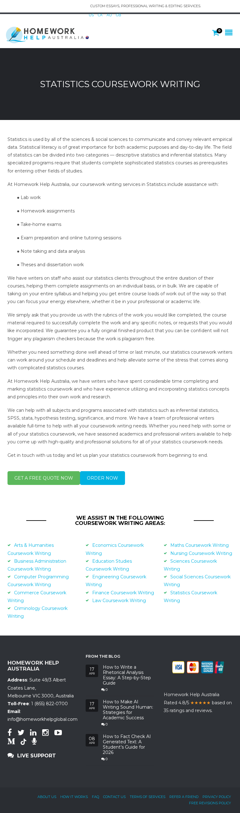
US (91, 15)
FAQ (95, 797)
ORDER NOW (102, 478)
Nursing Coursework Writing (201, 553)
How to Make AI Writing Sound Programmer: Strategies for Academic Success (128, 709)
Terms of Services (147, 797)
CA (100, 15)
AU (109, 15)
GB (118, 15)
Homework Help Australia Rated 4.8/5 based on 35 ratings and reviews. (198, 702)
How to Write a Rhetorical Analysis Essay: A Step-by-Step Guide (127, 675)
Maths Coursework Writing (199, 545)
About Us (47, 797)
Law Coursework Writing (119, 600)
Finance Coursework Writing (123, 593)
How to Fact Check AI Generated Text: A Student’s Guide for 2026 (127, 744)
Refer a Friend (183, 797)
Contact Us (114, 797)
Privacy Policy (216, 797)
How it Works (74, 797)
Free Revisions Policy (210, 803)
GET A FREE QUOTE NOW (43, 478)
